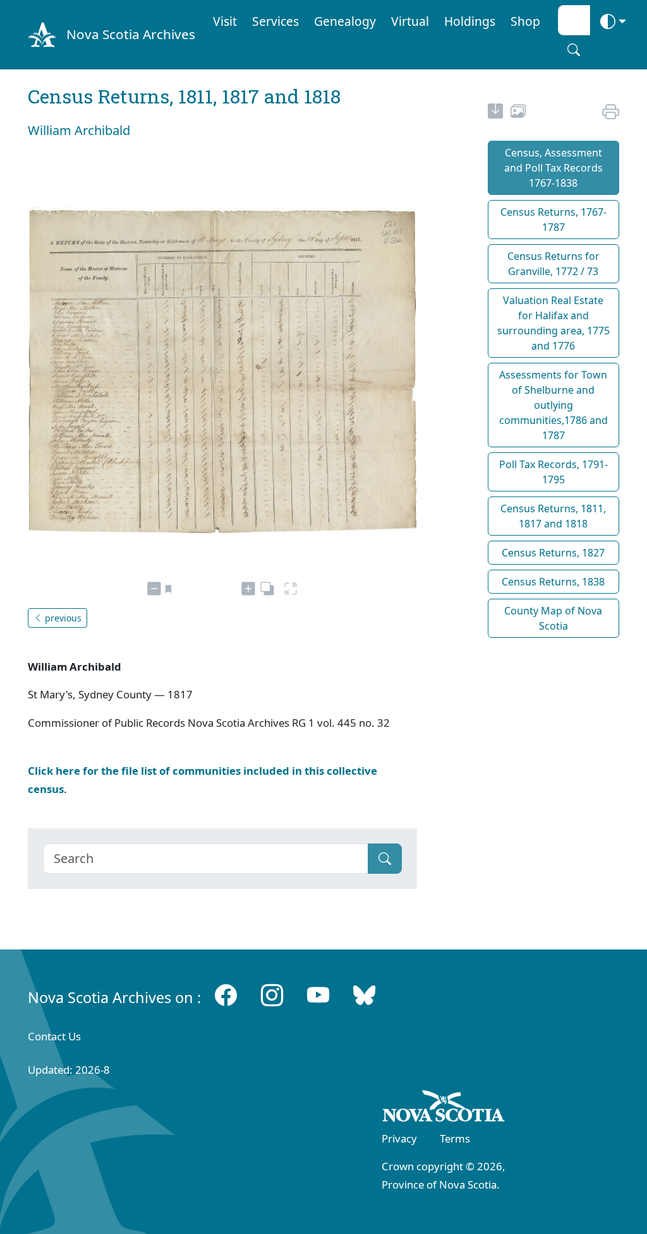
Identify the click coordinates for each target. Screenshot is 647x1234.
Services (275, 21)
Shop (525, 21)
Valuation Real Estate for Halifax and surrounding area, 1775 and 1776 (553, 323)
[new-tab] (495, 113)
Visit (225, 21)
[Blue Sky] (364, 994)
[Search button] (573, 49)
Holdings (469, 21)
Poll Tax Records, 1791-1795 (553, 471)
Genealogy (345, 21)
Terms (455, 1138)
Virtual (410, 21)
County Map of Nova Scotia (553, 618)
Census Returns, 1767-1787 (553, 219)
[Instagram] (272, 994)
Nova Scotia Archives (130, 34)
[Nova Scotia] (444, 1108)
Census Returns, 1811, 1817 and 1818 (553, 516)
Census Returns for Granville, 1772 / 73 (553, 263)
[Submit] (385, 858)
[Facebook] (226, 994)
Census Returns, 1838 (553, 582)
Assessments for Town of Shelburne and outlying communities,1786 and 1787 (553, 405)
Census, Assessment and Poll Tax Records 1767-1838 (553, 168)
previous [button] (62, 618)
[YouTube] (318, 994)
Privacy (399, 1138)
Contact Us (54, 1036)
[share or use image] (518, 113)
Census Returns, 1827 (553, 553)
